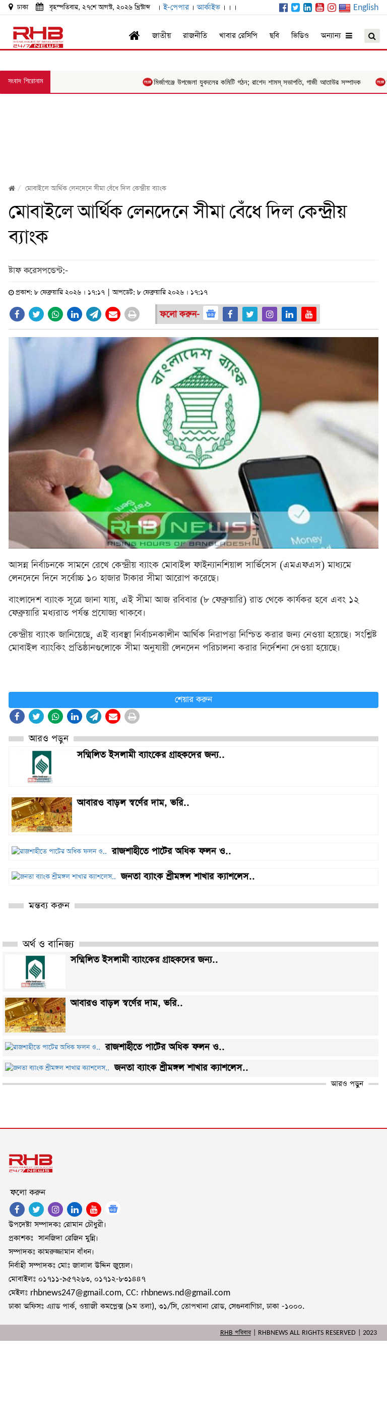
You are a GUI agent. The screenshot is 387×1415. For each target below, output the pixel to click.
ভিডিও (300, 35)
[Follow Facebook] (230, 314)
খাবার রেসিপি (238, 35)
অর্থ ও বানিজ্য (48, 944)
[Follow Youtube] (308, 314)
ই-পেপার (176, 7)
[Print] (132, 314)
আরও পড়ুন (347, 1083)
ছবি (274, 35)
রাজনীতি (195, 35)
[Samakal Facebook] (283, 8)
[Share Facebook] (17, 314)
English (365, 7)
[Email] (112, 314)
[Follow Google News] (210, 313)
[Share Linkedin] (74, 314)
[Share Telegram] (93, 314)
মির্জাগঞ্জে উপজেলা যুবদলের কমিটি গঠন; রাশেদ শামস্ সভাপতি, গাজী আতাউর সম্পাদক (236, 82)
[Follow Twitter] (249, 314)
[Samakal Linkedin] (307, 8)
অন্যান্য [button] (333, 35)
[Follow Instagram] (269, 314)
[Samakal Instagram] (332, 8)
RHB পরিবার (235, 1333)
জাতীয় (161, 35)
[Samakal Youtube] (319, 8)
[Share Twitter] (36, 314)
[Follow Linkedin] (289, 314)
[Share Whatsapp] (55, 314)
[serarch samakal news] (372, 36)
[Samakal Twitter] (295, 8)
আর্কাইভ (208, 7)
